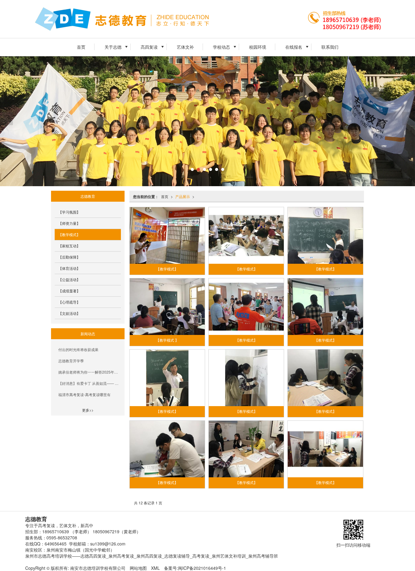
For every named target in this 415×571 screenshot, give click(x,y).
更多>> (88, 410)
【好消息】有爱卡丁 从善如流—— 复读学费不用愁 (89, 383)
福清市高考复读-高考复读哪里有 (84, 394)
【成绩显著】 (69, 290)
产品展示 (182, 196)
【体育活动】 (69, 268)
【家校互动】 (69, 245)
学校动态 (221, 47)
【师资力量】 (69, 223)
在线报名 (293, 47)
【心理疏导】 (69, 302)
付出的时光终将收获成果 (78, 349)
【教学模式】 (167, 269)
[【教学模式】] (167, 235)
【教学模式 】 (167, 340)
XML (155, 568)
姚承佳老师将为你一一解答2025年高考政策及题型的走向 (89, 371)
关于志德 (113, 47)
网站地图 (138, 568)
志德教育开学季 (71, 360)
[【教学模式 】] (167, 306)
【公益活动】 (69, 279)
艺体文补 (185, 47)
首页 (81, 47)
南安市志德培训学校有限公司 (97, 568)
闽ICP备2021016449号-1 (202, 568)
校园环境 (257, 47)
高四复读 (149, 47)
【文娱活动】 (69, 313)
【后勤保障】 (69, 256)
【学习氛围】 (69, 211)
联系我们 (329, 47)
